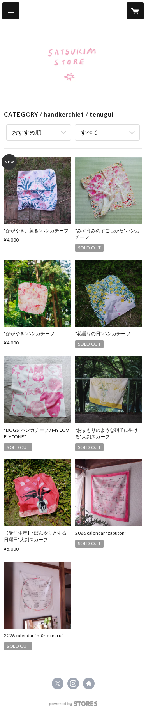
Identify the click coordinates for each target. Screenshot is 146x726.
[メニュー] (10, 10)
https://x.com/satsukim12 (57, 683)
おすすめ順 (26, 132)
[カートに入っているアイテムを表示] (135, 10)
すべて (89, 132)
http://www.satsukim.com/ (89, 683)
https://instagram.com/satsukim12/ (73, 683)
